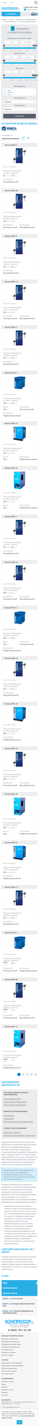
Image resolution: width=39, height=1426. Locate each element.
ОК (19, 1422)
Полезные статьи (7, 1390)
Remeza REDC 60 (11, 979)
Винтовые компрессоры (10, 1339)
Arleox (9, 94)
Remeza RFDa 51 (11, 842)
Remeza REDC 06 (11, 190)
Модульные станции (8, 1352)
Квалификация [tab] (10, 1288)
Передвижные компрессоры (11, 1344)
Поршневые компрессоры (10, 1341)
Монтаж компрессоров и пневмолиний (18, 1122)
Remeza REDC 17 (11, 887)
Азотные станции (7, 1355)
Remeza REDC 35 (11, 748)
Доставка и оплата (8, 1382)
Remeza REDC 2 (11, 145)
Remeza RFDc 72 (11, 1026)
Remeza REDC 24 (11, 562)
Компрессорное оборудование (15, 1102)
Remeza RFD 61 (11, 933)
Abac (8, 90)
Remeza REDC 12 (11, 281)
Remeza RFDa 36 (11, 704)
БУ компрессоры (7, 1350)
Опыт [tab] (5, 1283)
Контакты (5, 1395)
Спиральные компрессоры (11, 1347)
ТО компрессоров (8, 1374)
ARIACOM (10, 92)
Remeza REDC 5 (11, 327)
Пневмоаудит (9, 1118)
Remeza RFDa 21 (11, 423)
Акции (4, 1384)
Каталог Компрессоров (12, 1336)
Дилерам (5, 1392)
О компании (7, 1378)
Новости (4, 1387)
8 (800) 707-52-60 (30, 7)
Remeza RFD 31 (11, 608)
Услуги (5, 1360)
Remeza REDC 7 (11, 516)
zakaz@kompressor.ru (13, 1407)
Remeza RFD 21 (11, 373)
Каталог (12, 14)
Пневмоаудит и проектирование (12, 1366)
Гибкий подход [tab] (10, 1293)
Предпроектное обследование (12, 1363)
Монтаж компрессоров (9, 1368)
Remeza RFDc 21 (11, 468)
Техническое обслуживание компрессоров (19, 1135)
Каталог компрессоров (12, 1099)
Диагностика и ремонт (12, 1132)
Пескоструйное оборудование (15, 1105)
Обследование (9, 1115)
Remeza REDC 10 (11, 658)
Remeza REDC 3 (11, 236)
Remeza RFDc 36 (11, 794)
